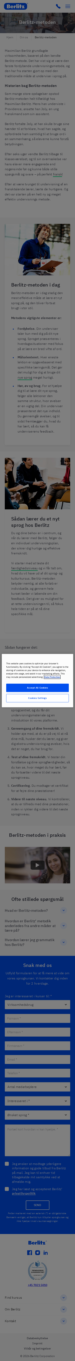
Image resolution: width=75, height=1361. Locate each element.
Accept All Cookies (37, 687)
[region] (37, 680)
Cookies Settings (37, 697)
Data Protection (52, 676)
